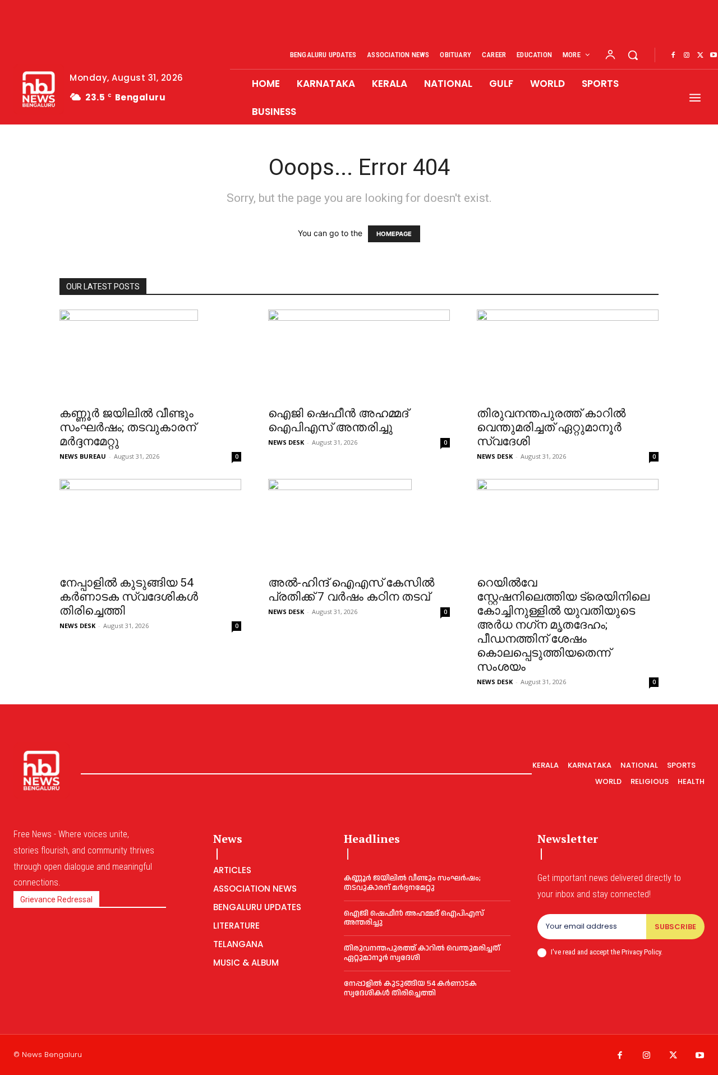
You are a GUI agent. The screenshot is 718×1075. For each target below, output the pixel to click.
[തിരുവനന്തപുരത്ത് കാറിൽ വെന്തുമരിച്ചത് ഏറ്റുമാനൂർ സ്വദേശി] (568, 354)
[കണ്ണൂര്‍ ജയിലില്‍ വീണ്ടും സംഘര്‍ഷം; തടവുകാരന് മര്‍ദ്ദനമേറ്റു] (150, 354)
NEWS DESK (286, 442)
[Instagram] (686, 55)
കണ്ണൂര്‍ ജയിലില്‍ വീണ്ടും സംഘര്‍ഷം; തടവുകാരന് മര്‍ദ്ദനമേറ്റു (127, 427)
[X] (700, 55)
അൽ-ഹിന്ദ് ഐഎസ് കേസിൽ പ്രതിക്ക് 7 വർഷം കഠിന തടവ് (351, 589)
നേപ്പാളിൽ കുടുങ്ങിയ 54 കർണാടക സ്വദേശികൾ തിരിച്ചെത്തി (128, 596)
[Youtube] (700, 1056)
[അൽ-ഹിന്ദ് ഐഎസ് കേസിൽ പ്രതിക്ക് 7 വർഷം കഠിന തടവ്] (359, 524)
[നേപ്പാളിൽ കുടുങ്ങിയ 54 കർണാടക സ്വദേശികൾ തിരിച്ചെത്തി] (150, 524)
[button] (632, 54)
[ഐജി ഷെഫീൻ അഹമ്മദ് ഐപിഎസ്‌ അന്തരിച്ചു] (359, 354)
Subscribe (675, 926)
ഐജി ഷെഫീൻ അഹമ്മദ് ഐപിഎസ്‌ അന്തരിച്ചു (338, 420)
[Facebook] (673, 55)
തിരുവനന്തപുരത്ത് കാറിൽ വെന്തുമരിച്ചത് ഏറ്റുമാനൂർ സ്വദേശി (551, 427)
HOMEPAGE (394, 234)
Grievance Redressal (56, 899)
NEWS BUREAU (82, 456)
